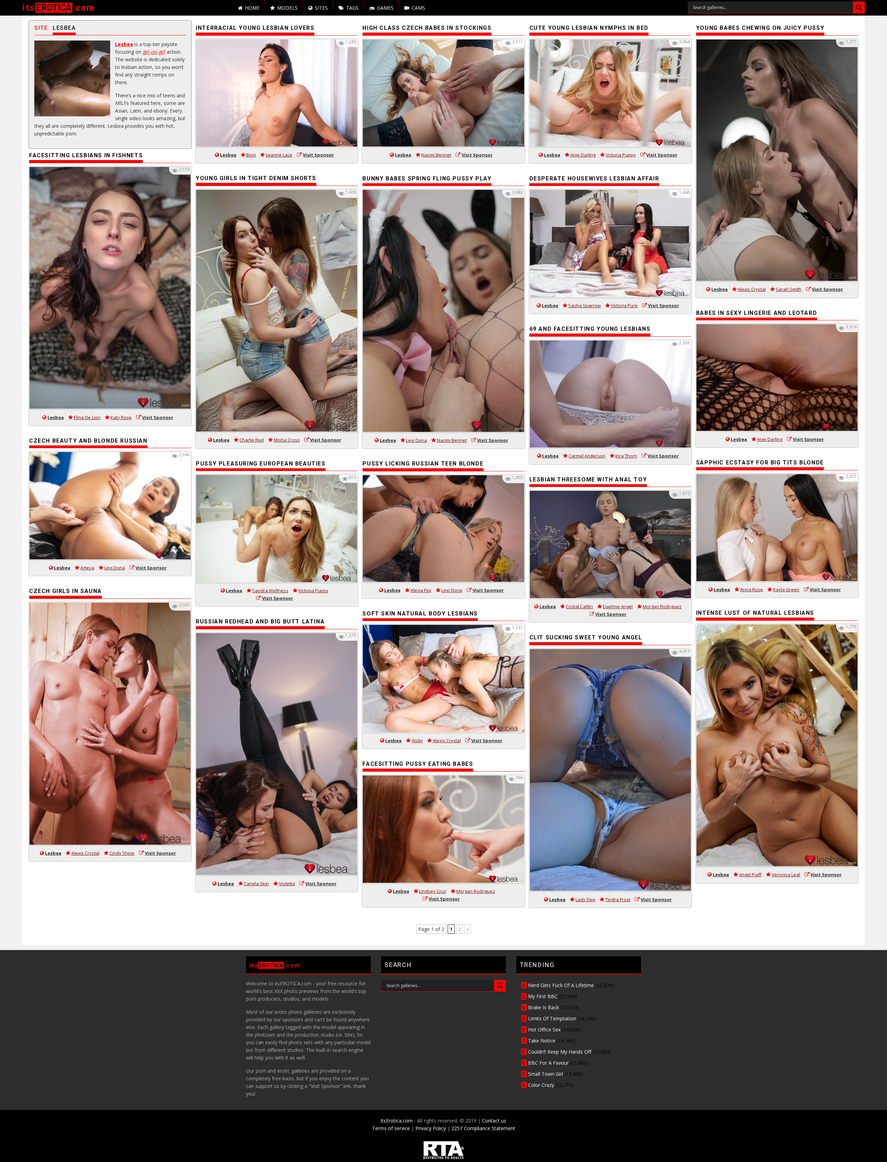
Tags (352, 8)
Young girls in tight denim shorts (256, 178)
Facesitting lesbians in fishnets (86, 155)
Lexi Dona (114, 568)
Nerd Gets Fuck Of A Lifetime (561, 985)
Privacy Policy (430, 1128)
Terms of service (391, 1128)
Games (385, 8)
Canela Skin (256, 883)
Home (252, 8)
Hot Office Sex (544, 1029)
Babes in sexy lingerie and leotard (756, 313)
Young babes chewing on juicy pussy (760, 28)
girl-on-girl (154, 51)
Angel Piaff (750, 874)
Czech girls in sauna (65, 591)
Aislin (417, 740)
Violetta (287, 883)
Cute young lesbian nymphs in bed (589, 28)
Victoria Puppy (313, 590)
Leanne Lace (279, 155)
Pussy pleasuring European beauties (260, 463)
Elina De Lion (87, 417)
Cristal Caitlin (579, 606)
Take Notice (541, 1040)
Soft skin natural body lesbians (420, 613)
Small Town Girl (545, 1074)
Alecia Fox (421, 590)
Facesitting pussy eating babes (417, 764)
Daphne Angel (618, 606)
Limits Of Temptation (552, 1018)
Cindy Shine (121, 853)
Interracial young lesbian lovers (255, 28)
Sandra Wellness (270, 590)
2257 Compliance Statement (483, 1128)
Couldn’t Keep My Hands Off (559, 1051)
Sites (321, 8)
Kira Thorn (626, 456)
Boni (251, 155)
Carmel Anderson (587, 456)
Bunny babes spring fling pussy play (426, 178)
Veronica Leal (786, 874)
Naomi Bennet (436, 155)
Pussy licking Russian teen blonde (422, 463)
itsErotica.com (397, 1120)
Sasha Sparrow (584, 305)
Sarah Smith (788, 289)
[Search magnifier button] (859, 7)
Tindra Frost (617, 899)
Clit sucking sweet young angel (585, 637)
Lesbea (124, 44)
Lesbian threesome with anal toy (588, 479)
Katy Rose (121, 417)
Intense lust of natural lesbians (755, 613)
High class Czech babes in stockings (426, 28)
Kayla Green (786, 589)
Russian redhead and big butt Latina (260, 621)
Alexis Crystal (85, 853)
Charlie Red (251, 440)
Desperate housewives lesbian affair (594, 178)
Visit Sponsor (157, 417)
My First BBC (542, 996)
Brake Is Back (543, 1007)
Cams (418, 8)
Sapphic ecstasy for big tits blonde (760, 462)
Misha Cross (287, 440)
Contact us (494, 1120)
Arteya (87, 568)
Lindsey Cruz (432, 891)
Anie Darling (583, 155)
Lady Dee (585, 899)
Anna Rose (751, 589)
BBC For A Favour (548, 1062)
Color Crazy (541, 1085)
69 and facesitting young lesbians (590, 329)
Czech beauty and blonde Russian (88, 440)
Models (287, 8)
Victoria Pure (624, 305)
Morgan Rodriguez (475, 891)
